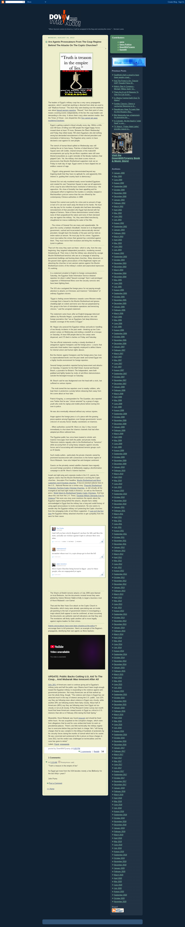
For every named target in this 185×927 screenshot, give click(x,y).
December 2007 (120, 384)
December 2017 (120, 785)
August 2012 (119, 571)
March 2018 (118, 795)
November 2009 (120, 461)
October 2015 (119, 698)
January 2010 (119, 467)
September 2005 (120, 293)
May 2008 (118, 400)
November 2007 (120, 380)
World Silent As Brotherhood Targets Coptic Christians (75, 493)
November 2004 (120, 273)
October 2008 (119, 417)
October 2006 (119, 337)
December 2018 (120, 825)
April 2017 (118, 758)
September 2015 (120, 694)
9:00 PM (76, 749)
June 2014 (118, 644)
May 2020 (118, 882)
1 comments (85, 751)
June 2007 (118, 364)
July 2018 (118, 808)
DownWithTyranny (127, 47)
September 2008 (120, 414)
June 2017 (118, 765)
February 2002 (119, 203)
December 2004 (120, 277)
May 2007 (118, 360)
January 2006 (119, 307)
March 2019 (118, 835)
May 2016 (118, 721)
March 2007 (118, 354)
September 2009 (120, 454)
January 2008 (119, 387)
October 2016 (119, 738)
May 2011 (118, 521)
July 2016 (118, 728)
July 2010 (118, 487)
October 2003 (119, 260)
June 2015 (118, 684)
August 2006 (119, 330)
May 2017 (118, 761)
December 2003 (120, 267)
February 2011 (119, 511)
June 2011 (118, 524)
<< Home (50, 789)
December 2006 (120, 344)
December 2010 (120, 504)
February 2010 (119, 471)
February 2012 (119, 551)
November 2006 (120, 340)
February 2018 (119, 791)
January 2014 (119, 628)
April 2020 (118, 878)
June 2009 (118, 444)
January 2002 (119, 200)
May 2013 (118, 601)
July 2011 (117, 527)
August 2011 (119, 531)
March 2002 (118, 207)
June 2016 (118, 725)
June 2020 (118, 885)
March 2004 (118, 270)
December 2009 (120, 464)
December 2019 (120, 865)
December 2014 (120, 664)
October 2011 (119, 537)
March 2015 (118, 674)
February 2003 (119, 233)
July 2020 (118, 888)
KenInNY (123, 50)
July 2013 (118, 608)
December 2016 (120, 745)
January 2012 (119, 547)
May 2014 (118, 641)
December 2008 (120, 424)
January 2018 (119, 788)
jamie (122, 42)
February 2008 (119, 390)
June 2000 (118, 180)
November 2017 (120, 781)
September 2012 (120, 574)
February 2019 (119, 832)
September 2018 (120, 815)
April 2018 (118, 798)
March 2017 (118, 755)
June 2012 (118, 564)
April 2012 (118, 557)
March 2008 (118, 394)
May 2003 (118, 243)
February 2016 (119, 711)
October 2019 (119, 858)
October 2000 (119, 190)
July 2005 (118, 287)
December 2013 (120, 624)
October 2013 (119, 618)
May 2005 (118, 280)
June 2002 (118, 217)
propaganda (64, 744)
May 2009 (118, 440)
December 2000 (120, 196)
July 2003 (118, 250)
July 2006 (118, 327)
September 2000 (120, 186)
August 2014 (119, 651)
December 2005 (120, 303)
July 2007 (118, 367)
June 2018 (118, 805)
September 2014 (120, 654)
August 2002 (119, 223)
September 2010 (120, 494)
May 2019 (118, 842)
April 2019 (118, 838)
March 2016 (118, 715)
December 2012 (120, 584)
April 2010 (118, 477)
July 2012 (118, 567)
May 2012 (118, 561)
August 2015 (119, 691)
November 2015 (120, 701)
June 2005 (118, 283)
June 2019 (118, 845)
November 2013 (120, 621)
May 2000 (118, 176)
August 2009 (119, 451)
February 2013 (119, 591)
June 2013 (118, 604)
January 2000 (119, 173)
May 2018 (118, 801)
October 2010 (119, 497)
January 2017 (119, 748)
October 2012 (119, 578)
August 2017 (119, 771)
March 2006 (118, 313)
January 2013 (119, 588)
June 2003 (118, 247)
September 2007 (120, 374)
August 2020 (119, 892)
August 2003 (119, 253)
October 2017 (119, 778)
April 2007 (118, 357)
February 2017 (119, 751)
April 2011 (118, 517)
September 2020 (120, 895)
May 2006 (118, 320)
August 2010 (119, 491)
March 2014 (118, 634)
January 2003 (119, 230)
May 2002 (118, 213)
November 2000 (120, 193)
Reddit (96, 751)
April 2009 (118, 437)
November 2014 (120, 661)
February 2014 (119, 631)
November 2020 (120, 902)
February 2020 (119, 872)
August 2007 (119, 370)
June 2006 (118, 323)
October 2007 (119, 377)
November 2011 (120, 541)
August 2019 (119, 852)
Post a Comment (55, 783)
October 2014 (119, 658)
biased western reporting (66, 110)
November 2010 (120, 501)
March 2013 (118, 594)
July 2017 (118, 768)
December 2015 (120, 705)
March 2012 (118, 554)
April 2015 (118, 678)
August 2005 (119, 290)
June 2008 (118, 404)
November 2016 (120, 741)
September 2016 (120, 735)
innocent (81, 718)
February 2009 (119, 430)
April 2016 (118, 718)
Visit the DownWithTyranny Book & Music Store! (126, 158)
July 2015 (118, 688)
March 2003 (118, 237)
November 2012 (120, 581)
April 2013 (118, 598)
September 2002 (120, 227)
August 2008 (119, 410)
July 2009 (118, 447)
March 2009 (118, 434)
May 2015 (118, 681)
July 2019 (118, 848)
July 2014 (118, 648)
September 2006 (120, 334)
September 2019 (120, 855)
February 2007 (119, 350)
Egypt (56, 744)
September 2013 (120, 614)
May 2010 (118, 481)
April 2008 (118, 397)
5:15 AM (54, 762)
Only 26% (52, 685)
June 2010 (118, 484)
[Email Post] (102, 751)
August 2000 (119, 183)
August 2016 (119, 731)
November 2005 (120, 300)
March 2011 (118, 514)
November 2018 (120, 821)
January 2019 (119, 828)
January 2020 (119, 868)
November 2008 (120, 420)
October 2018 (119, 818)
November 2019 (120, 861)
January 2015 (119, 668)
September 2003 (120, 257)
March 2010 (118, 474)
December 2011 (120, 544)
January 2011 (119, 507)
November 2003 (120, 263)
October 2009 (119, 457)
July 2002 (118, 220)
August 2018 (119, 811)
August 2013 (119, 611)
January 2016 (119, 708)
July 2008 (118, 407)
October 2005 (119, 297)
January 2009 (119, 427)
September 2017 (120, 775)
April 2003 (118, 240)
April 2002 (118, 210)
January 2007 (119, 347)
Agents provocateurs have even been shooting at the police (71, 626)
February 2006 (119, 310)
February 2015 (119, 671)
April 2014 (118, 638)
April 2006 (118, 317)
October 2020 (119, 898)
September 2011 (120, 534)
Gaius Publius (126, 45)
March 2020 (118, 875)
